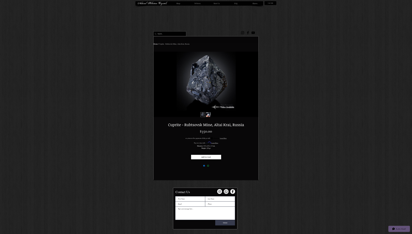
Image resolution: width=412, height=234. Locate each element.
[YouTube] (253, 33)
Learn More (223, 138)
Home (156, 44)
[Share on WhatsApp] (208, 165)
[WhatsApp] (226, 191)
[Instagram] (243, 33)
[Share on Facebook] (204, 165)
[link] (270, 3)
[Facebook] (248, 33)
